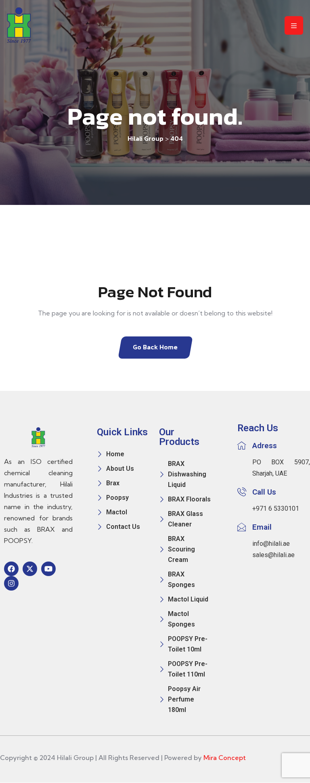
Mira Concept (224, 758)
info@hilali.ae (271, 543)
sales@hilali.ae (273, 555)
